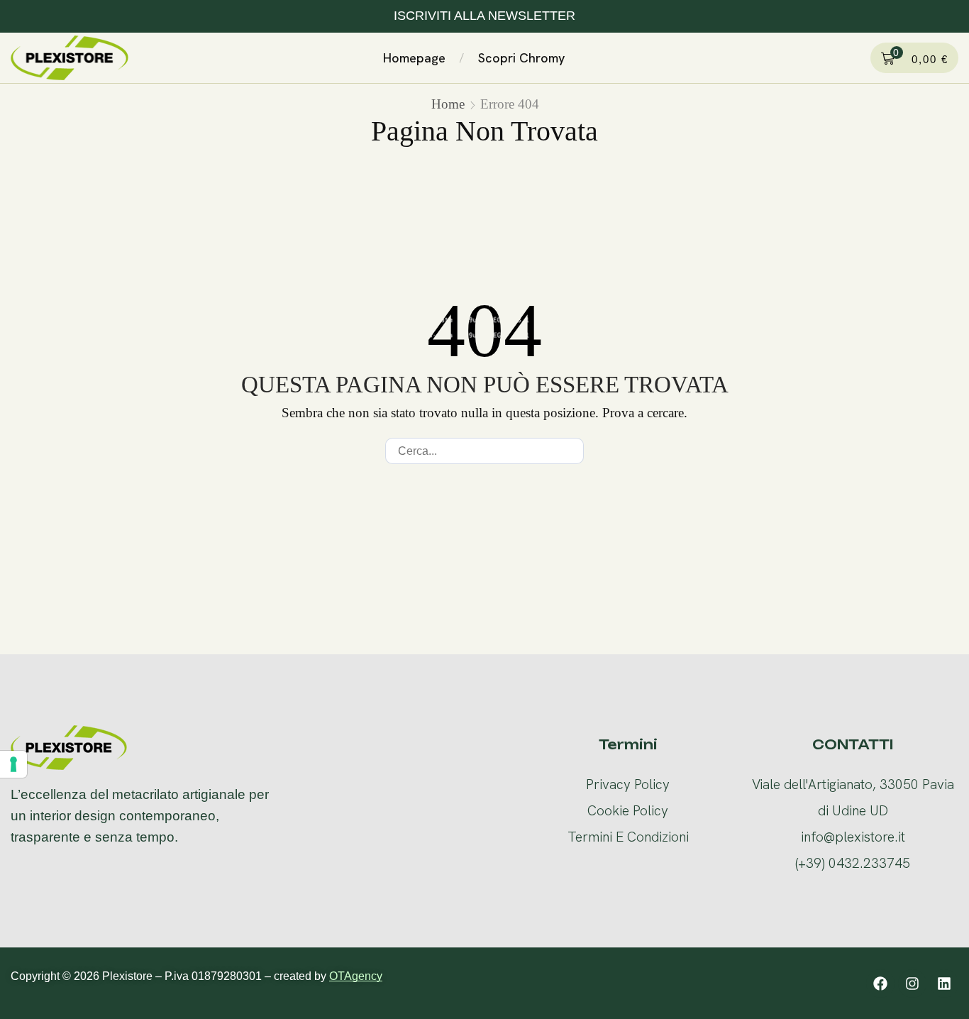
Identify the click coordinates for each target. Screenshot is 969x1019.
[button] (582, 55)
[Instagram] (912, 983)
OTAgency (355, 976)
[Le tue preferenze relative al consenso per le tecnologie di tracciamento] (13, 764)
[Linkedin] (944, 983)
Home (448, 104)
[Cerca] (571, 451)
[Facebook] (880, 983)
